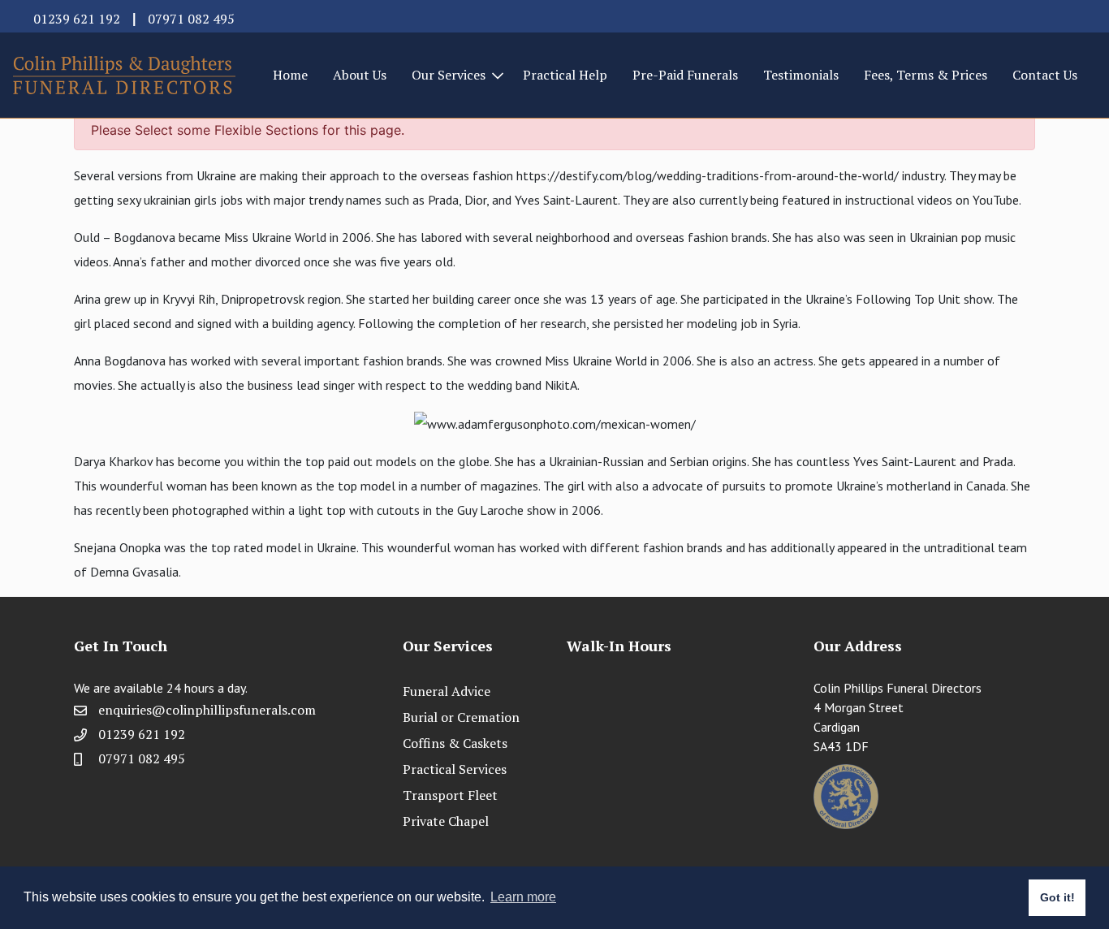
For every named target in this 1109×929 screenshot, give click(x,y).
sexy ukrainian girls (167, 200)
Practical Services (455, 769)
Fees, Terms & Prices (925, 75)
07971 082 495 (191, 19)
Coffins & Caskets (455, 743)
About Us (359, 75)
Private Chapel (446, 821)
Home (290, 75)
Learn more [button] (523, 897)
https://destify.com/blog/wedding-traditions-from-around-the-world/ (707, 175)
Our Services (448, 75)
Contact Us (1044, 75)
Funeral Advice (446, 691)
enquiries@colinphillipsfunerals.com (207, 710)
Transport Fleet (450, 795)
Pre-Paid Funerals (685, 75)
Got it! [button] (1057, 897)
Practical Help (565, 75)
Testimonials (801, 75)
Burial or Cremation (461, 717)
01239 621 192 (76, 19)
